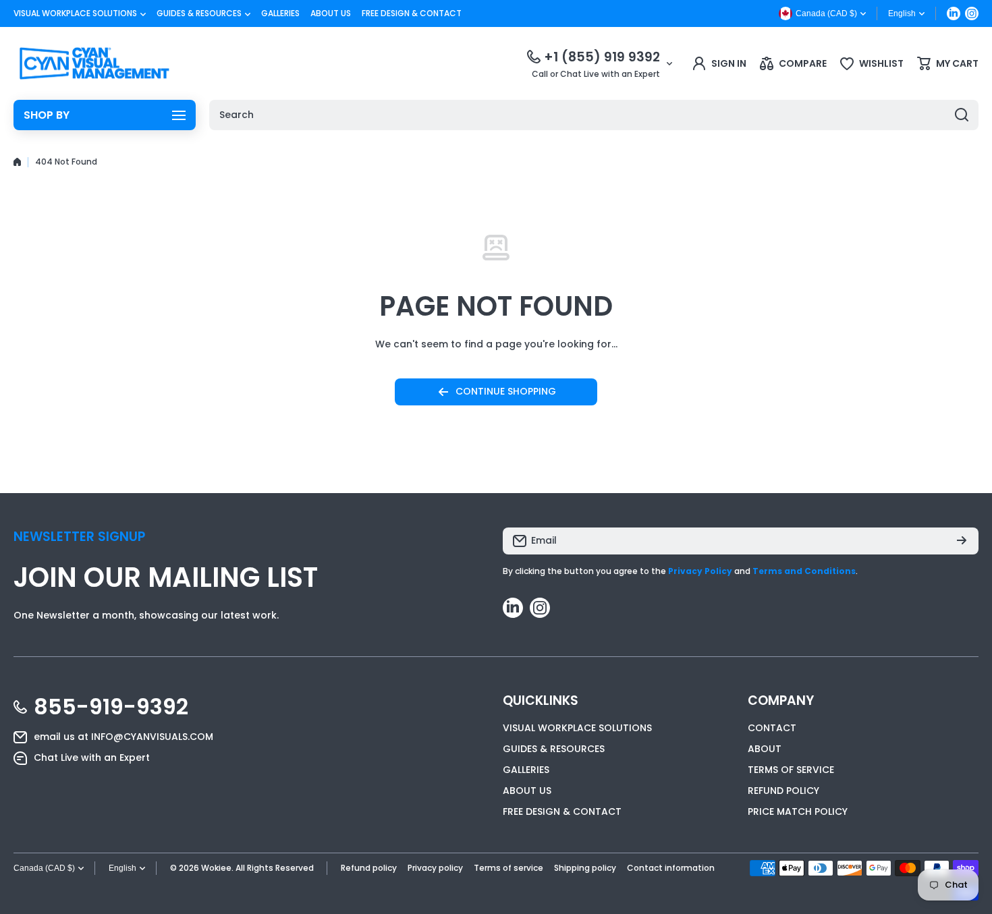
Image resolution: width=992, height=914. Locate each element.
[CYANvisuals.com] (94, 63)
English (902, 13)
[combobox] (594, 115)
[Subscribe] (962, 540)
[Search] (962, 115)
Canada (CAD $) (44, 868)
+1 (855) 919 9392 (602, 57)
